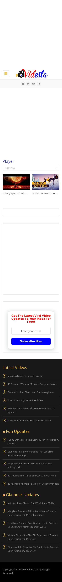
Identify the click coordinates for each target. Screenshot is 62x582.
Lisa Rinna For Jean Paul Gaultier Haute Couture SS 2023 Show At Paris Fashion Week (32, 524)
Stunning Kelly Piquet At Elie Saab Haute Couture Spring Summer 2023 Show (33, 548)
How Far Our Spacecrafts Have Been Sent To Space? (31, 410)
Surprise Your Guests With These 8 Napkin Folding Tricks (30, 465)
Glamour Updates (22, 494)
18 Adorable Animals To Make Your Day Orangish (33, 483)
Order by (10, 168)
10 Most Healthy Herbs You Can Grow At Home (32, 475)
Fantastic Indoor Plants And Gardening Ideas (31, 392)
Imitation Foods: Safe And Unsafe (25, 375)
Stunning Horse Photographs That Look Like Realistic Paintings (30, 453)
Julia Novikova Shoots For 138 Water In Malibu (31, 503)
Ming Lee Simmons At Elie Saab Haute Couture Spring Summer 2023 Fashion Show (32, 513)
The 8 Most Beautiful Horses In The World (29, 420)
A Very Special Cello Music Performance (26, 193)
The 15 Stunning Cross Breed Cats (25, 400)
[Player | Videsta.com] (30, 73)
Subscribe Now (31, 341)
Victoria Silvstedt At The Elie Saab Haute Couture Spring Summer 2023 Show (33, 537)
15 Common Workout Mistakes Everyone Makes (33, 384)
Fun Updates (17, 431)
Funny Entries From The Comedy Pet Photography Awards (33, 441)
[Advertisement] (31, 34)
